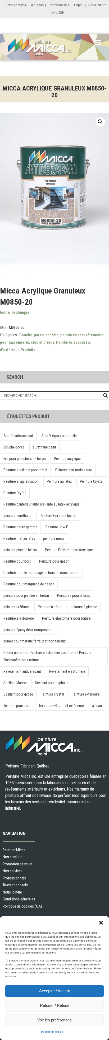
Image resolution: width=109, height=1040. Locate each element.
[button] (101, 922)
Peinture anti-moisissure (73, 470)
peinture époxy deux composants (28, 630)
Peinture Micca (16, 5)
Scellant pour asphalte (52, 683)
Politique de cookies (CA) (22, 906)
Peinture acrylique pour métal (25, 470)
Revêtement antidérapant (22, 671)
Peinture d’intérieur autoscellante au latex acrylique (41, 504)
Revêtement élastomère (67, 671)
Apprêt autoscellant (18, 436)
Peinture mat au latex (19, 538)
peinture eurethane (17, 515)
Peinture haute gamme (20, 527)
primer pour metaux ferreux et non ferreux (34, 641)
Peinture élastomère (18, 618)
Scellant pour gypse (18, 694)
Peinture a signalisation (21, 481)
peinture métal (54, 538)
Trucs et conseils (16, 885)
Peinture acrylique (67, 458)
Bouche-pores (14, 447)
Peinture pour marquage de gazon (28, 584)
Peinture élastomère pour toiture (66, 618)
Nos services (12, 871)
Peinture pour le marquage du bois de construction (41, 573)
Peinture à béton (50, 607)
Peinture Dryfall (14, 493)
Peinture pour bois (17, 561)
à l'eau (97, 706)
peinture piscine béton (20, 550)
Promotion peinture (17, 864)
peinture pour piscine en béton (26, 595)
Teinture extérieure (86, 694)
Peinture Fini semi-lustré (58, 515)
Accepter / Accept (54, 991)
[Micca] (46, 47)
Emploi (78, 5)
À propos (37, 5)
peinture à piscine (84, 607)
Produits (28, 349)
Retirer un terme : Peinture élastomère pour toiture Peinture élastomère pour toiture (47, 656)
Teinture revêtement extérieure (61, 706)
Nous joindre (97, 5)
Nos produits (12, 857)
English (58, 12)
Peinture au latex (59, 481)
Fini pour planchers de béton (24, 458)
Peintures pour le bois (73, 595)
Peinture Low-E (57, 527)
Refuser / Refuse (54, 1005)
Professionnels (59, 5)
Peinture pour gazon (54, 561)
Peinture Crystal (91, 481)
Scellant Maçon (15, 683)
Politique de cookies (52, 1031)
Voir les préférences (54, 1020)
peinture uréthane (16, 607)
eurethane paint (44, 447)
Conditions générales (19, 899)
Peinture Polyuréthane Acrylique (69, 550)
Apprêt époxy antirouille (59, 436)
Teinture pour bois (16, 706)
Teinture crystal (52, 694)
